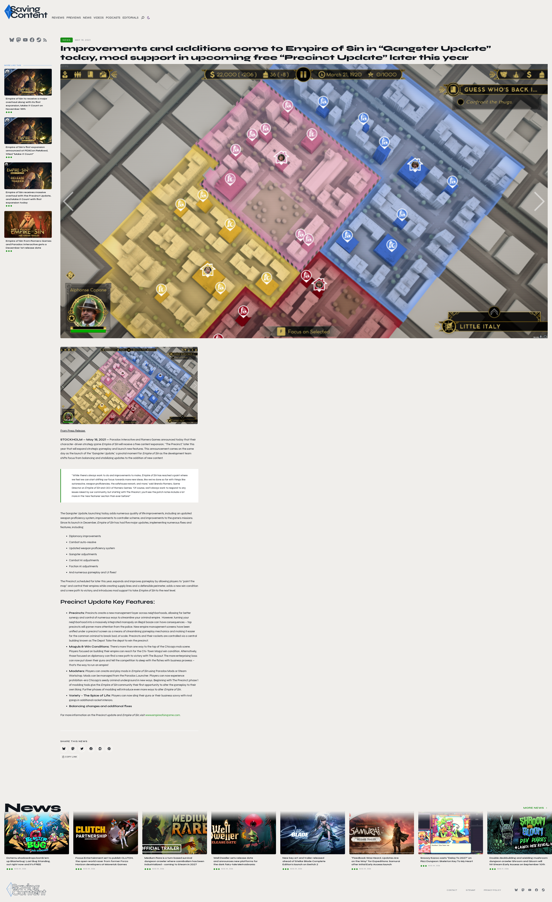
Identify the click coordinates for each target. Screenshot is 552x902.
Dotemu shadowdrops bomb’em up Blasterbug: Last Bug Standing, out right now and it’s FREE (28, 861)
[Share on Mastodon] (72, 748)
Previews (73, 17)
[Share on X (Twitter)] (81, 748)
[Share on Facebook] (91, 748)
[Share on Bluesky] (63, 748)
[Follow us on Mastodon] (18, 40)
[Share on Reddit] (100, 748)
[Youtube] (529, 890)
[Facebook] (536, 890)
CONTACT (452, 890)
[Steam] (543, 890)
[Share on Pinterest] (109, 748)
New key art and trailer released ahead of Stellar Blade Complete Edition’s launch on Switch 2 (303, 861)
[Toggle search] (143, 18)
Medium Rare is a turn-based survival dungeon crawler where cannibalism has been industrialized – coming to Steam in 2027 (174, 861)
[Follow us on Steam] (39, 40)
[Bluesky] (516, 890)
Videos (99, 17)
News (87, 17)
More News (533, 807)
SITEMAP (470, 890)
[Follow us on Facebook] (32, 40)
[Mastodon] (523, 890)
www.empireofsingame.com (162, 715)
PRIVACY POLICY (492, 890)
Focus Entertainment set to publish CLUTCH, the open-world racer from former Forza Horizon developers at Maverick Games (104, 861)
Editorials (130, 17)
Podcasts (113, 17)
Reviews (58, 17)
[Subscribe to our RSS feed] (45, 40)
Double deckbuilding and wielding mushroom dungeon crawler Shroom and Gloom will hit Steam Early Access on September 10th (518, 861)
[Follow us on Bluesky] (11, 40)
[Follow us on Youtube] (25, 40)
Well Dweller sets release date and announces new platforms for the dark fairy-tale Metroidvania (235, 861)
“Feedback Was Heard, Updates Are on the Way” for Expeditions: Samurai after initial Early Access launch (375, 861)
